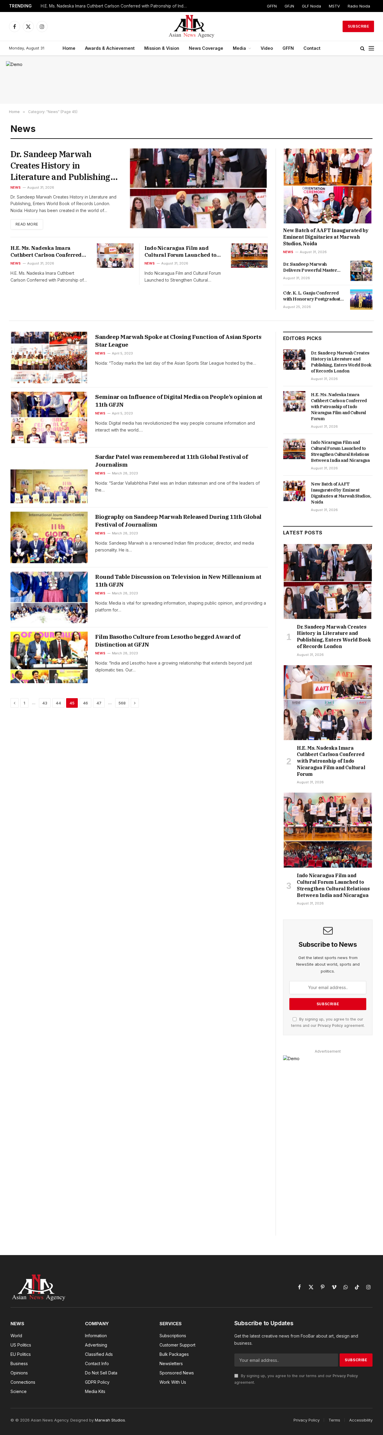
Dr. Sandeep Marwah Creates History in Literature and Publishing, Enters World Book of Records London (61, 165)
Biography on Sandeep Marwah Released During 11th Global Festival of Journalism (178, 520)
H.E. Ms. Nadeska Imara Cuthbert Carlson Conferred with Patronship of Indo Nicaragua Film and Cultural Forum (115, 6)
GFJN (289, 6)
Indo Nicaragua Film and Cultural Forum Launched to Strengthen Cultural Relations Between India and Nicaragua (182, 252)
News (15, 187)
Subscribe (358, 26)
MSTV (334, 6)
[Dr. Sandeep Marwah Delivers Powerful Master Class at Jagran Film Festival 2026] (361, 271)
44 (58, 703)
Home (69, 48)
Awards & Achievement (110, 48)
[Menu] (371, 48)
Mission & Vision (161, 48)
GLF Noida (311, 6)
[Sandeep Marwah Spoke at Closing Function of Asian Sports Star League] (49, 357)
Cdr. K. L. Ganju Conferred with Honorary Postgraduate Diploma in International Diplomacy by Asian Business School (313, 296)
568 (122, 703)
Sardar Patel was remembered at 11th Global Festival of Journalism (171, 460)
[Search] (362, 48)
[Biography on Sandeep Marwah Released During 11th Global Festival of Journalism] (49, 537)
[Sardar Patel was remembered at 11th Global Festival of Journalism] (49, 477)
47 (98, 703)
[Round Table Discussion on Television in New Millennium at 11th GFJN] (49, 597)
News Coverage (206, 48)
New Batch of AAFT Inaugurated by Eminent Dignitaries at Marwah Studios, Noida (325, 237)
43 (44, 703)
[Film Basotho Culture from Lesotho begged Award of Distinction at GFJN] (49, 657)
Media (239, 48)
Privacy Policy (330, 1025)
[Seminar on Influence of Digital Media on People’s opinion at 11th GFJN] (49, 417)
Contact (311, 48)
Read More (27, 224)
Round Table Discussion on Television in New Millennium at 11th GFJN (178, 580)
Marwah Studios (110, 1420)
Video (267, 48)
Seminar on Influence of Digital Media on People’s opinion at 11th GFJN (178, 400)
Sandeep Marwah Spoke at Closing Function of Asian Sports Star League (178, 340)
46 (85, 703)
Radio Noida (359, 6)
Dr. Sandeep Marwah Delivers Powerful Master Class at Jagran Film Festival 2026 (312, 267)
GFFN (272, 6)
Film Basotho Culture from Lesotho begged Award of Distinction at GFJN (168, 640)
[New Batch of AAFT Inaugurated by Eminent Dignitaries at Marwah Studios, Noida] (328, 185)
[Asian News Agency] (191, 26)
